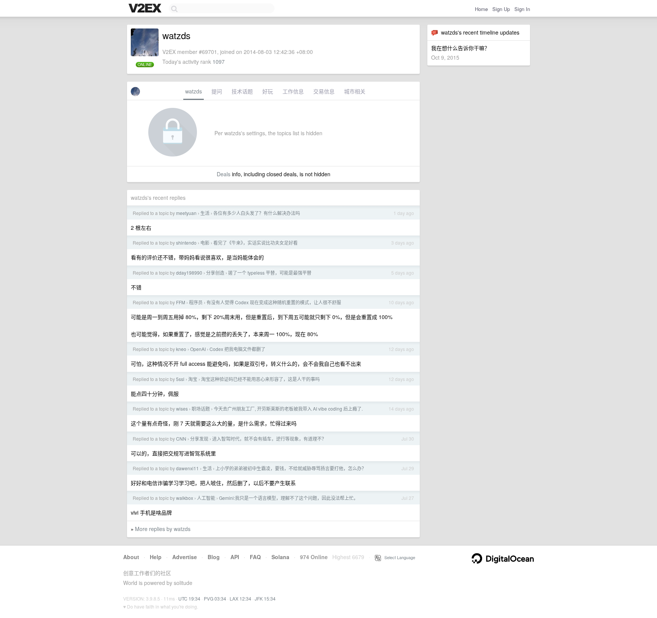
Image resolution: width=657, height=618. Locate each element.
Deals (223, 174)
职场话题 (201, 408)
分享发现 (199, 438)
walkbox (184, 498)
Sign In (522, 9)
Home (481, 9)
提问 (216, 91)
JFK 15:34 (265, 598)
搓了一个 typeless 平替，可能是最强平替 (269, 272)
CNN (181, 438)
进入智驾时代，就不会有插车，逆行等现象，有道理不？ (269, 438)
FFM (180, 302)
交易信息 (324, 91)
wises (182, 408)
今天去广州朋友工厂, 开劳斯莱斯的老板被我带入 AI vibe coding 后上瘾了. (288, 408)
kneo (181, 349)
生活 (204, 213)
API (234, 557)
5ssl (180, 379)
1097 (219, 61)
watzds (193, 91)
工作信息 (293, 91)
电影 (204, 242)
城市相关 (354, 91)
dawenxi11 (187, 468)
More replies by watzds (162, 529)
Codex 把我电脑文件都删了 (237, 349)
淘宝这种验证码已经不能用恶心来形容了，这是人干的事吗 (260, 379)
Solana (280, 557)
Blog (214, 557)
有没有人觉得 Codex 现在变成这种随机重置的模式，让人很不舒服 (273, 302)
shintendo (186, 242)
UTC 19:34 (189, 598)
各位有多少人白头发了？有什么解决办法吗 (256, 213)
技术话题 (242, 91)
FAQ (255, 557)
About (131, 557)
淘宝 (192, 379)
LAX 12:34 (240, 598)
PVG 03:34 (215, 598)
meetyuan (186, 213)
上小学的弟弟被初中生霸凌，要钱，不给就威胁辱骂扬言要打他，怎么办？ (291, 468)
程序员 (196, 302)
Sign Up (501, 9)
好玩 (267, 91)
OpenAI (198, 349)
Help (156, 557)
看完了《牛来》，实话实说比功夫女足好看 (255, 242)
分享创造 (215, 272)
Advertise (184, 557)
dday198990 (189, 272)
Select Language (398, 557)
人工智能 (206, 498)
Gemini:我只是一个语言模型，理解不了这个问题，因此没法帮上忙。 (288, 498)
